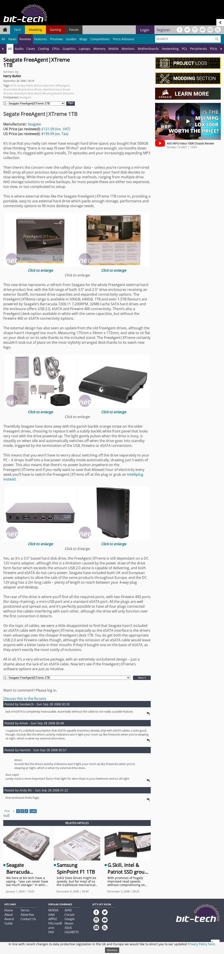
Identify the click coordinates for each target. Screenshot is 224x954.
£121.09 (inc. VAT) (56, 129)
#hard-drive (25, 89)
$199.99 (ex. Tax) (54, 133)
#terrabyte (35, 93)
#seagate (25, 97)
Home (8, 910)
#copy (21, 85)
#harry (38, 89)
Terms (25, 910)
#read (66, 89)
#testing (47, 93)
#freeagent (63, 85)
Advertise (27, 915)
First (7, 811)
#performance (52, 89)
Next (70, 102)
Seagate (34, 124)
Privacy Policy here (201, 944)
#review (8, 93)
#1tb (13, 85)
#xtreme (68, 93)
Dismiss (112, 950)
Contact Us (28, 919)
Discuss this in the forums (24, 698)
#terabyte (20, 93)
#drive (38, 85)
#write (58, 93)
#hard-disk (10, 89)
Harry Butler (12, 76)
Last (33, 811)
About (8, 915)
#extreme (49, 85)
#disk (29, 85)
